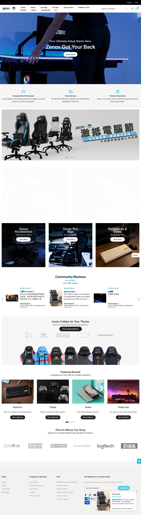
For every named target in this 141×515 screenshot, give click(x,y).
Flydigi (53, 407)
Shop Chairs (70, 54)
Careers (32, 492)
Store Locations (34, 496)
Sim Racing (6, 489)
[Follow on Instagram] (6, 2)
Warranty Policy (62, 485)
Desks (33, 7)
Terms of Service (63, 499)
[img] (71, 280)
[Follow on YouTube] (10, 2)
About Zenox (34, 482)
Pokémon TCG (83, 7)
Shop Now (35, 183)
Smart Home (68, 7)
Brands (23, 10)
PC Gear (55, 7)
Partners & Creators (36, 485)
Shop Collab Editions (70, 329)
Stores (33, 10)
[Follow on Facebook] (3, 2)
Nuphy (88, 407)
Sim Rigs (44, 7)
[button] (2, 299)
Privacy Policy (62, 496)
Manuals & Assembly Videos (67, 482)
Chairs (23, 7)
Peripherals (6, 492)
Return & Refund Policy (65, 492)
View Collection (17, 417)
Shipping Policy (62, 489)
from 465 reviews (70, 283)
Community (45, 10)
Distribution (33, 489)
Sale (55, 10)
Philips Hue (123, 407)
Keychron (17, 407)
